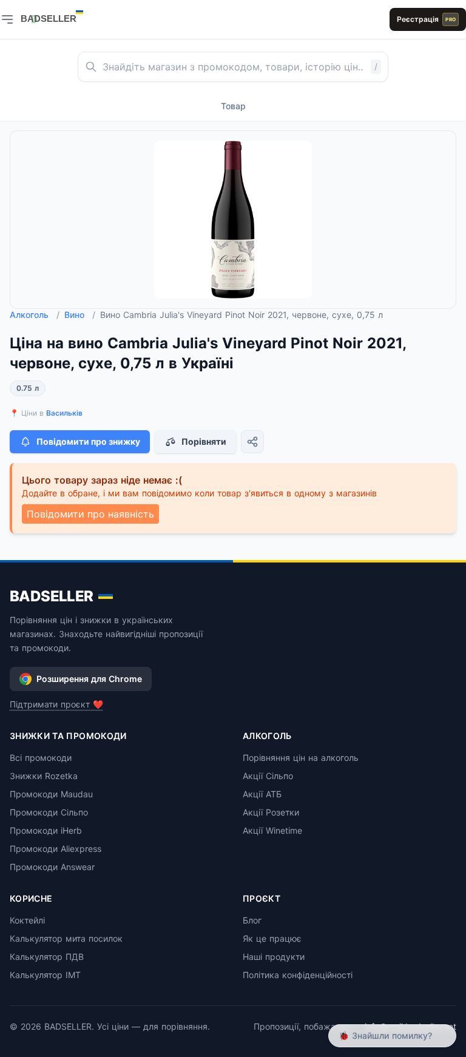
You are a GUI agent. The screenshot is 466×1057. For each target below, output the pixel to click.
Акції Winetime (272, 830)
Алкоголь (34, 314)
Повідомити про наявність (90, 514)
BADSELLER (51, 596)
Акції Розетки (271, 812)
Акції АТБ (262, 794)
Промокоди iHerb (46, 830)
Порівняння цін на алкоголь (301, 757)
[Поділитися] (252, 441)
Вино (79, 314)
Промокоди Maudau (51, 794)
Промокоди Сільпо (49, 812)
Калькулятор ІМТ (45, 975)
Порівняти (203, 441)
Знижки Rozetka (44, 776)
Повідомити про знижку (88, 441)
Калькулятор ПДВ (47, 956)
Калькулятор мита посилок (66, 938)
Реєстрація (426, 19)
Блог (252, 920)
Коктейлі (27, 920)
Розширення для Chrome (89, 679)
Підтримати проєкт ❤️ (56, 704)
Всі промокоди (41, 757)
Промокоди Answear (52, 867)
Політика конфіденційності (298, 975)
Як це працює (272, 938)
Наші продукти (274, 956)
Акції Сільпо (268, 776)
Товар (233, 106)
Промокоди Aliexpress (55, 848)
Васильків (64, 412)
